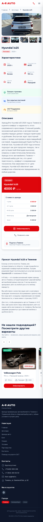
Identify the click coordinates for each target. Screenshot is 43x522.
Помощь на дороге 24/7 (10, 454)
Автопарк (15, 10)
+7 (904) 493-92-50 (12, 473)
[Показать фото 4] (33, 40)
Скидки (4, 441)
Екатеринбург (15, 502)
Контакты (5, 451)
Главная (5, 10)
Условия (5, 444)
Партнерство (6, 448)
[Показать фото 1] (6, 40)
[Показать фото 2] (15, 40)
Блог (3, 438)
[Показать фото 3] (24, 40)
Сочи (25, 502)
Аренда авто (6, 434)
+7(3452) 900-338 (11, 469)
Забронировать (21, 228)
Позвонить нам (21, 235)
